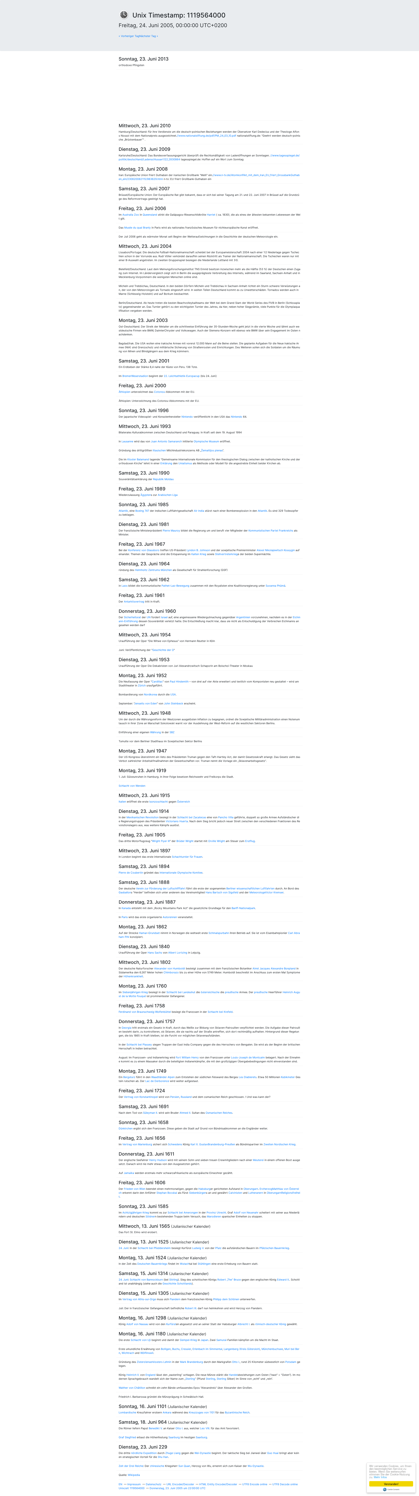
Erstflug (250, 841)
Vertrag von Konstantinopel (141, 1096)
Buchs (176, 1349)
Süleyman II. (150, 1112)
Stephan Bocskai (166, 1192)
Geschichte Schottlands (177, 1283)
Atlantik (123, 510)
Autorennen (170, 917)
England (150, 1374)
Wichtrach (128, 1352)
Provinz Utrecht (216, 1212)
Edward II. (283, 1279)
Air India (199, 510)
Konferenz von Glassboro (143, 550)
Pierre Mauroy (171, 530)
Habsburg (204, 1188)
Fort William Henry (187, 1057)
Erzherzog (266, 1188)
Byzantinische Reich (237, 1412)
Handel (233, 1374)
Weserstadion (139, 376)
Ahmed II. (185, 1112)
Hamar (143, 933)
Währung (155, 732)
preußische (231, 992)
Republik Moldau (163, 479)
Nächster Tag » (148, 36)
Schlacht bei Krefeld (220, 1011)
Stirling (173, 1279)
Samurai (221, 1340)
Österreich (183, 801)
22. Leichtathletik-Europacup (182, 376)
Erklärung (166, 463)
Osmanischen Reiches (219, 1112)
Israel (164, 617)
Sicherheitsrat (132, 617)
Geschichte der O (163, 650)
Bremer (126, 376)
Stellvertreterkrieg (226, 554)
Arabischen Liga (168, 494)
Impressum (134, 1484)
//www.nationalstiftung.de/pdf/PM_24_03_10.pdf (206, 135)
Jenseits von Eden (145, 703)
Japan (204, 1340)
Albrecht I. (243, 1324)
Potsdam (290, 1361)
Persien (174, 1096)
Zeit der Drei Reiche (131, 1466)
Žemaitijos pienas (212, 450)
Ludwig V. (198, 1248)
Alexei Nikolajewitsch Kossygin (276, 550)
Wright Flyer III (161, 841)
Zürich (142, 685)
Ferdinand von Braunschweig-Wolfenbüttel (145, 1011)
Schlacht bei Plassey (139, 1044)
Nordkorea (150, 694)
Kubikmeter (288, 1077)
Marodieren (214, 1216)
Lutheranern (255, 1192)
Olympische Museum (206, 441)
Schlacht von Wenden (132, 785)
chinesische (157, 1466)
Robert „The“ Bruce (229, 1279)
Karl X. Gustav (199, 1144)
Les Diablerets (247, 1077)
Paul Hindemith (179, 681)
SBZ (172, 732)
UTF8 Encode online (254, 1484)
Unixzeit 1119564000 (132, 1488)
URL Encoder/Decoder (180, 1484)
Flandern (175, 1299)
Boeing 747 (142, 510)
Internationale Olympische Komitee (181, 872)
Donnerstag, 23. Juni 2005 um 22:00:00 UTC (178, 1488)
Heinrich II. (132, 1374)
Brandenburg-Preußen (221, 1144)
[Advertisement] (209, 95)
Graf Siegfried (127, 1437)
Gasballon (125, 892)
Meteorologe (257, 892)
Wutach (184, 1263)
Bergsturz (129, 1077)
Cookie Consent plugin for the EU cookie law (391, 1489)
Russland (186, 1096)
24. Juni (123, 1248)
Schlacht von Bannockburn (146, 1279)
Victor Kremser (274, 892)
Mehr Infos (380, 1477)
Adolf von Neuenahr (246, 1212)
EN (120, 1484)
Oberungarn (251, 1188)
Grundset (154, 933)
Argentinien (243, 617)
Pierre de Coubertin (131, 872)
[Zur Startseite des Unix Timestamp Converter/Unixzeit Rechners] (125, 15)
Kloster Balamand (138, 459)
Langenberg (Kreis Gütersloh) (242, 1349)
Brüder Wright (184, 841)
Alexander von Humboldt (169, 968)
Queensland (150, 214)
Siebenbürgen (197, 1192)
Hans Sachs (155, 952)
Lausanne (127, 441)
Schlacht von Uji (141, 1340)
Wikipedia (134, 1475)
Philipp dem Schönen (226, 1299)
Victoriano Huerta (177, 821)
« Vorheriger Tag (129, 36)
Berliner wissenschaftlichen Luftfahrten (250, 888)
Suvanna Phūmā (275, 585)
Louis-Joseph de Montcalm (248, 1057)
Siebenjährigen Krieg (135, 992)
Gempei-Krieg (188, 1340)
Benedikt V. (156, 1428)
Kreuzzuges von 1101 (202, 1412)
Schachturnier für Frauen (187, 856)
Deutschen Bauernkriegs (152, 1263)
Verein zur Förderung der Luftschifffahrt (160, 888)
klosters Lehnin (162, 1361)
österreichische (210, 992)
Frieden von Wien (134, 1188)
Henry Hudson (158, 1160)
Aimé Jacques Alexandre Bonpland (274, 968)
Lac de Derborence (157, 1081)
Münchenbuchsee (272, 1349)
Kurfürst (171, 1324)
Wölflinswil (146, 1352)
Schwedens (175, 1144)
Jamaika (129, 1173)
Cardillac (157, 681)
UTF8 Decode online (285, 1484)
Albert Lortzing (177, 952)
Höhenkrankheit (133, 976)
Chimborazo (171, 972)
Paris (125, 917)
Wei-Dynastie (202, 1453)
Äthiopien (124, 391)
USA (173, 694)
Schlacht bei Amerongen (183, 1212)
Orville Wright (216, 841)
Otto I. (236, 1361)
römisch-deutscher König (270, 1324)
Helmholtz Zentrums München (153, 570)
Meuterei (258, 1160)
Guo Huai (273, 1453)
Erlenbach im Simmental (207, 1349)
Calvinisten (235, 1192)
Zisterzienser (145, 1361)
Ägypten (145, 494)
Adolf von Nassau (137, 1324)
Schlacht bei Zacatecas (191, 817)
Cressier (186, 1349)
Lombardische (127, 1412)
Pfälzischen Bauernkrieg (274, 1248)
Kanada (126, 908)
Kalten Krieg (198, 554)
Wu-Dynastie (256, 1466)
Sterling (190, 1378)
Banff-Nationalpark (243, 908)
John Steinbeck (173, 703)
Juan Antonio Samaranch (166, 441)
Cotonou (159, 391)
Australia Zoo (130, 214)
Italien (122, 801)
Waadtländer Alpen (163, 1077)
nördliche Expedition (144, 1453)
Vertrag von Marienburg (137, 1144)
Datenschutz (153, 1484)
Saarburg (174, 1437)
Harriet (211, 214)
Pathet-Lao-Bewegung (175, 585)
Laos (125, 585)
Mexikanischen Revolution (143, 817)
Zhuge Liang (173, 1453)
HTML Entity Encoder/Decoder (218, 1484)
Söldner (150, 1216)
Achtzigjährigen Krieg (135, 1212)
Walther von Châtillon (132, 1387)
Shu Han (163, 1457)
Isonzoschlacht (158, 801)
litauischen (159, 450)
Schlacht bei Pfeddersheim (154, 1248)
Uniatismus (185, 463)
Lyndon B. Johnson (198, 550)
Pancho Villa (225, 817)
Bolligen (166, 1349)
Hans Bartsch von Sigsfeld (222, 892)
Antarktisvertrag (134, 601)
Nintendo (187, 416)
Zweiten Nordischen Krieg (279, 1144)
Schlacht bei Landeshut (180, 992)
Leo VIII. (205, 1428)
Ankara (167, 1412)
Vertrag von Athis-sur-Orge (139, 1299)
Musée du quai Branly (137, 227)
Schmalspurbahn (219, 933)
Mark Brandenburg (191, 1361)
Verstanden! (391, 1484)
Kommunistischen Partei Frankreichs (270, 530)
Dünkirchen (126, 1128)
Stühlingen (204, 1263)
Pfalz (218, 1248)
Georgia (126, 1027)
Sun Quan (184, 1466)
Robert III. (191, 1308)
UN (149, 617)
